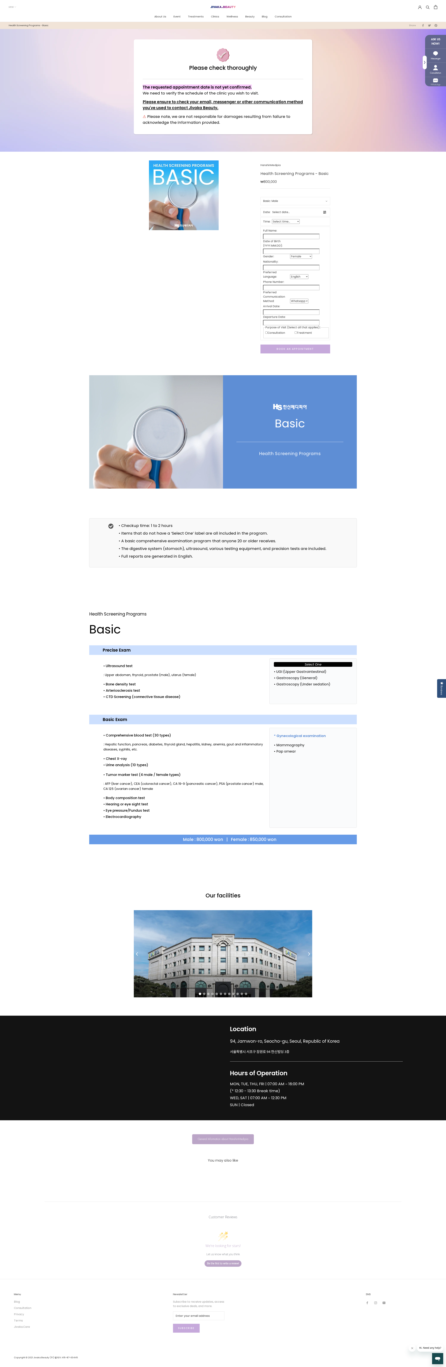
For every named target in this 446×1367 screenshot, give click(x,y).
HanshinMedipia (270, 165)
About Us (160, 16)
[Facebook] (367, 1303)
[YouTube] (384, 1303)
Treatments (196, 16)
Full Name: (270, 231)
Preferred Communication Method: (274, 296)
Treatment (304, 333)
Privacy (19, 1314)
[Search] (428, 7)
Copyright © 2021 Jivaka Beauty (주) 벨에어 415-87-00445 (46, 1357)
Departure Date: (274, 317)
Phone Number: (273, 282)
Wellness (232, 16)
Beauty (250, 16)
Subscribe (186, 1328)
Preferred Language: (270, 274)
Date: (266, 212)
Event (177, 16)
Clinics (215, 16)
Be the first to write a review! (223, 1263)
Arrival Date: (271, 306)
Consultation (283, 16)
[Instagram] (375, 1303)
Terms (18, 1321)
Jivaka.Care (22, 1327)
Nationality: (270, 262)
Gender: (268, 256)
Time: (266, 222)
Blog (264, 16)
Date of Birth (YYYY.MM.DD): (273, 243)
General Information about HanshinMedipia (223, 1139)
